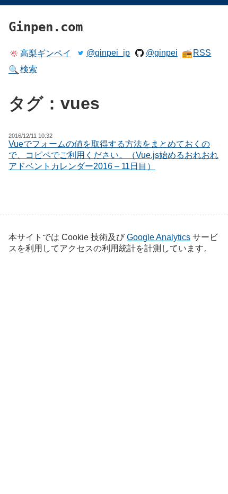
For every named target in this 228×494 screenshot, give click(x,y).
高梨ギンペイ (45, 53)
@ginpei (162, 52)
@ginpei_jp (108, 52)
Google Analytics (158, 237)
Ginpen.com (24, 2)
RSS (197, 53)
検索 (22, 69)
